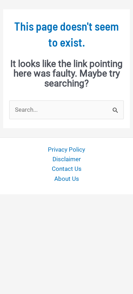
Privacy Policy (66, 149)
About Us (66, 178)
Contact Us (67, 168)
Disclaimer (66, 159)
